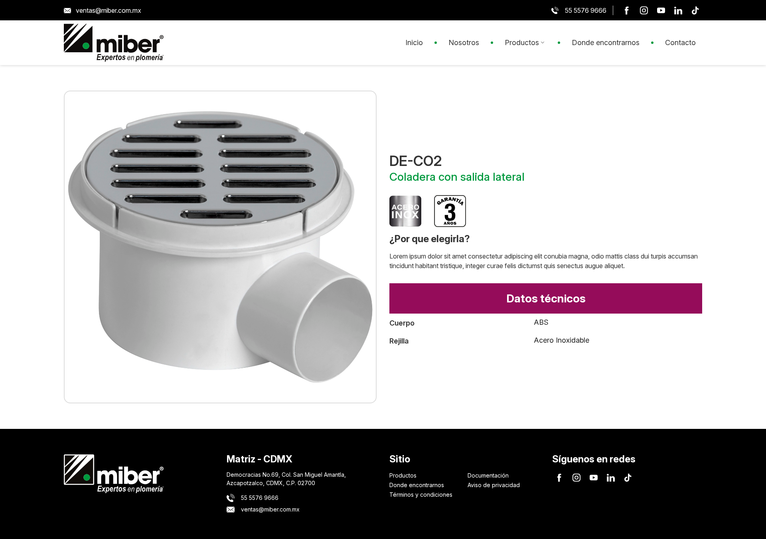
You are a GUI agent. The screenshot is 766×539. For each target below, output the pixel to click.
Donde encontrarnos (606, 42)
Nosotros (463, 42)
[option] (220, 247)
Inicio (414, 42)
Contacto (680, 42)
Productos (522, 42)
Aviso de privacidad (494, 485)
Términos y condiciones (420, 494)
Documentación (488, 475)
